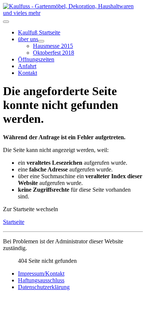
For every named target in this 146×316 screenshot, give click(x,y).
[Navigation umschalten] (6, 22)
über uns (28, 39)
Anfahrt (27, 66)
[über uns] (41, 41)
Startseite (13, 222)
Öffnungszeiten (36, 59)
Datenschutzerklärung (44, 287)
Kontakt (27, 73)
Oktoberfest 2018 (53, 52)
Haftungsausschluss (41, 280)
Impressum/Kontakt (41, 273)
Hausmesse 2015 (53, 46)
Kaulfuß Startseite (39, 32)
